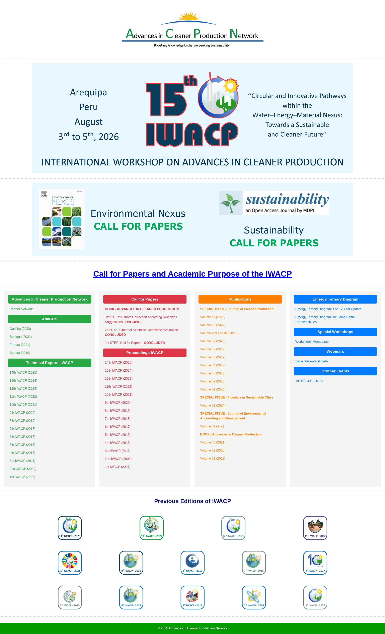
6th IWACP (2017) (22, 436)
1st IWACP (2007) (22, 477)
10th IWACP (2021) (23, 404)
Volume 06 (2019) (212, 349)
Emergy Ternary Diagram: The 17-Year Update (328, 309)
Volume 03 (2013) (212, 373)
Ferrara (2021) (20, 345)
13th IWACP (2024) (23, 380)
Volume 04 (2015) (212, 365)
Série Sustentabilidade (311, 361)
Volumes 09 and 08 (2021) (219, 333)
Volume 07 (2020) (212, 341)
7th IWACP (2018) (22, 428)
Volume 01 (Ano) (212, 426)
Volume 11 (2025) (212, 317)
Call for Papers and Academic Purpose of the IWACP (192, 273)
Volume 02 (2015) (212, 450)
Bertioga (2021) (21, 336)
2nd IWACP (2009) (23, 469)
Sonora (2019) (20, 353)
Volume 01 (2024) (212, 405)
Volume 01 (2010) (212, 389)
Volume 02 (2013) (212, 381)
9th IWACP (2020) (22, 412)
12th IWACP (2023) (23, 388)
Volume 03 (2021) (212, 442)
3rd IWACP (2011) (22, 461)
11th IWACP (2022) (23, 396)
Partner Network (21, 309)
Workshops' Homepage (312, 341)
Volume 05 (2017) (212, 357)
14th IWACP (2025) (23, 372)
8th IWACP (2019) (22, 420)
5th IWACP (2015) (22, 444)
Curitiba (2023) (20, 328)
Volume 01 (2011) (212, 458)
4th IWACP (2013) (22, 453)
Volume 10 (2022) (212, 325)
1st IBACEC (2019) (309, 381)
